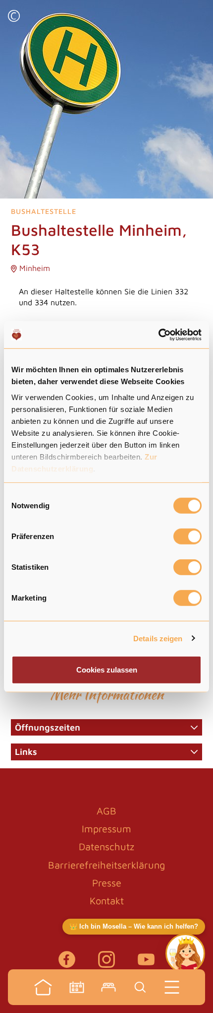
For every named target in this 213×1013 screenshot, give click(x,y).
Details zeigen (157, 638)
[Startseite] (43, 987)
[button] (14, 17)
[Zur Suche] (140, 987)
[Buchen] (108, 987)
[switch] (187, 536)
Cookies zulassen (106, 670)
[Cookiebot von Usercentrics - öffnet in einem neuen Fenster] (158, 334)
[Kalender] (77, 987)
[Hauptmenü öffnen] (172, 987)
